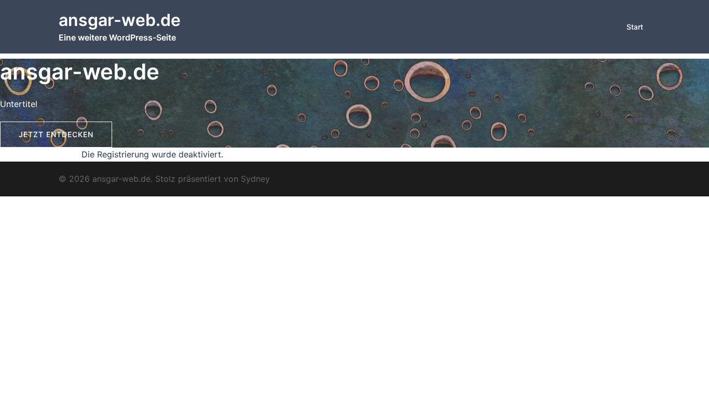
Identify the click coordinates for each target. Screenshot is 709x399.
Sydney (255, 179)
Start (634, 26)
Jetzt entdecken (56, 134)
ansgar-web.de (120, 20)
